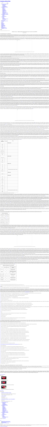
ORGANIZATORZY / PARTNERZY (4, 412)
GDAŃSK (3, 17)
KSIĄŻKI (3, 11)
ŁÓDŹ (3, 15)
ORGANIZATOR (4, 19)
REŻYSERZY (3, 8)
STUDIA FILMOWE (4, 409)
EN (2, 2)
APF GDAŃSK (3, 5)
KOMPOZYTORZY (4, 10)
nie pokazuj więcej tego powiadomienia (3, 426)
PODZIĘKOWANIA (4, 16)
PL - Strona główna (3, 20)
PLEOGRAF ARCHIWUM (3, 27)
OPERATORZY (4, 408)
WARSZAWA (3, 18)
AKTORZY (3, 9)
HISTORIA (3, 7)
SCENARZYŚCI (4, 407)
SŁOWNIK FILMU (4, 410)
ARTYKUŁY (3, 13)
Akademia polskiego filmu (5, 1)
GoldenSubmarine (4, 418)
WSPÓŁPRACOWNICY (4, 6)
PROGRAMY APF (4, 4)
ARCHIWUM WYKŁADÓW (4, 28)
